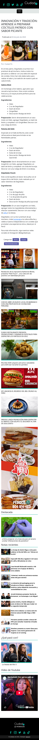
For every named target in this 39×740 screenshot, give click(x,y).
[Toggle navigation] (19, 11)
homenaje (17, 219)
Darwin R (28, 736)
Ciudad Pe (8, 64)
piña (5, 213)
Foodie (24, 240)
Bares (16, 240)
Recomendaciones (11, 244)
